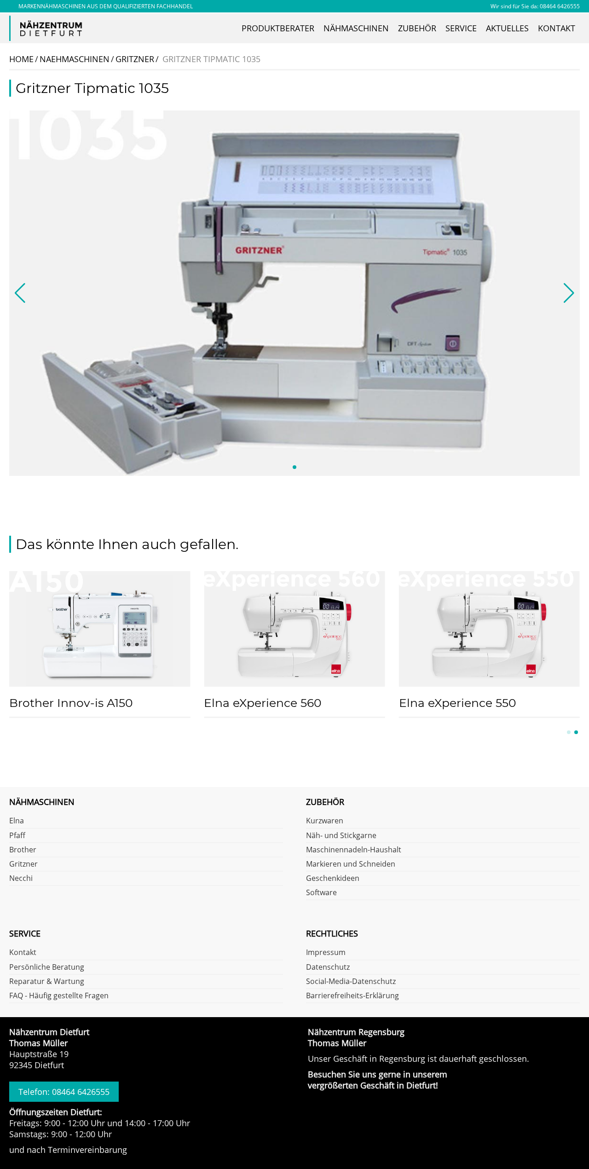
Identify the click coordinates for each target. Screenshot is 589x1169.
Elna (16, 821)
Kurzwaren (324, 821)
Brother (22, 850)
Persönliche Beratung (46, 967)
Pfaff (17, 835)
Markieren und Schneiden (350, 864)
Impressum (326, 952)
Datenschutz (328, 967)
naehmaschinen (75, 58)
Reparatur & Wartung (46, 981)
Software (321, 892)
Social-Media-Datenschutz (351, 981)
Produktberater (278, 28)
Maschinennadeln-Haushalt (353, 850)
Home (21, 58)
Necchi (21, 878)
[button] (294, 467)
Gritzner (23, 864)
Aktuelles (507, 28)
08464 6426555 (560, 6)
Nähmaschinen (356, 28)
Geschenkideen (332, 878)
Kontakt (556, 28)
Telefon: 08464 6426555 (64, 1091)
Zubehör (417, 28)
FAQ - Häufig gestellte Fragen (59, 996)
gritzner (134, 58)
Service (461, 28)
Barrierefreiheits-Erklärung (352, 996)
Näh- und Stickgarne (341, 835)
